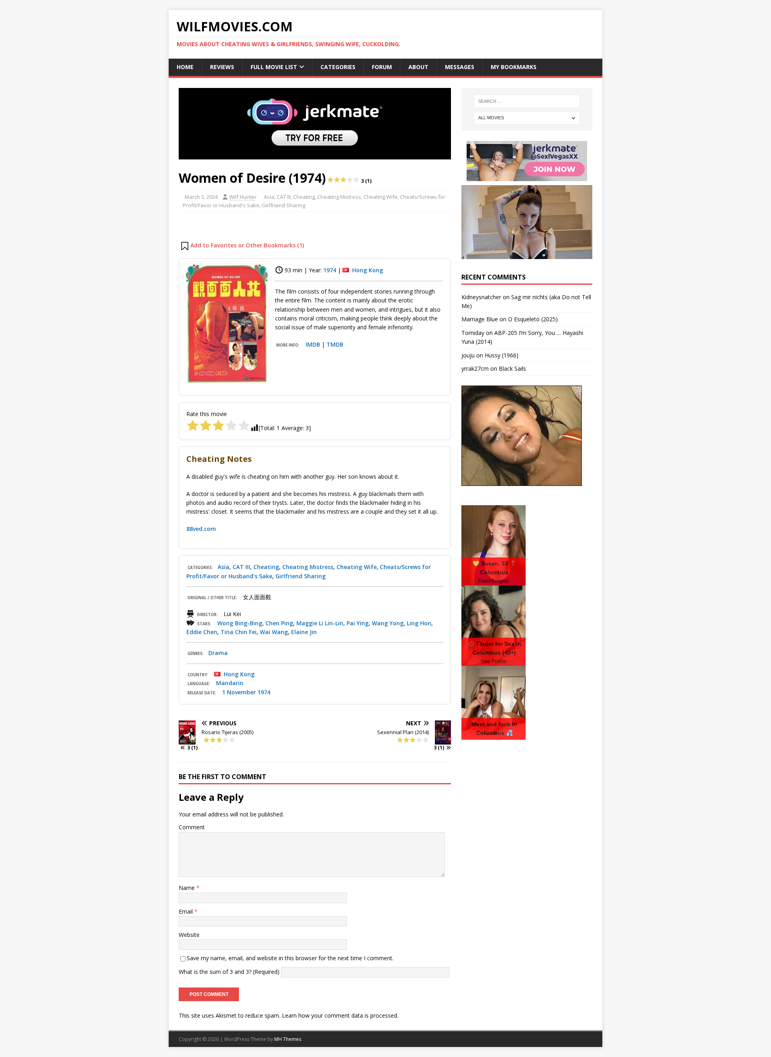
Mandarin (229, 683)
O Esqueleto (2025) (533, 319)
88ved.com (201, 529)
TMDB (334, 344)
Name (187, 888)
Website (189, 935)
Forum (382, 67)
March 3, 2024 (201, 196)
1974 (329, 270)
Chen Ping (279, 623)
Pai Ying (358, 623)
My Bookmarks (513, 67)
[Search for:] (527, 101)
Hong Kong (367, 270)
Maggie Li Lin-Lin (319, 623)
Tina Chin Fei (238, 632)
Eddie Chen (201, 632)
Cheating (304, 196)
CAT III (284, 196)
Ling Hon (419, 623)
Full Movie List (274, 67)
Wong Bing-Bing (239, 623)
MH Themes (287, 1039)
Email (186, 911)
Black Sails (512, 368)
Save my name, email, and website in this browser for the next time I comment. (290, 958)
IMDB (313, 344)
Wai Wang (274, 632)
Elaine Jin (304, 632)
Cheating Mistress (339, 196)
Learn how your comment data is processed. (340, 1015)
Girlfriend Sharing (283, 205)
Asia (269, 196)
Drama (218, 653)
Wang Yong (388, 623)
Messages (459, 67)
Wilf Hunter (243, 196)
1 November (239, 692)
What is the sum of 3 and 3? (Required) (229, 971)
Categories (337, 67)
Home (185, 67)
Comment (192, 827)
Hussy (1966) (501, 355)
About (418, 67)
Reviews (222, 67)
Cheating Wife (380, 196)
